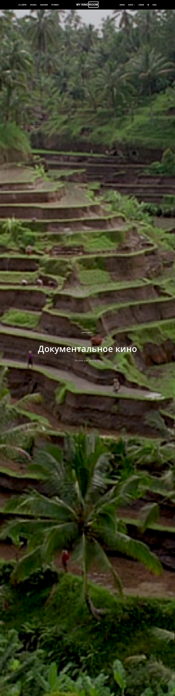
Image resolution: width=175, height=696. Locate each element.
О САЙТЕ (22, 5)
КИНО (122, 5)
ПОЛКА (33, 5)
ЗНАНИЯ (44, 5)
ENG (155, 5)
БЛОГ (130, 5)
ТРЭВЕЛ (55, 5)
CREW (141, 5)
